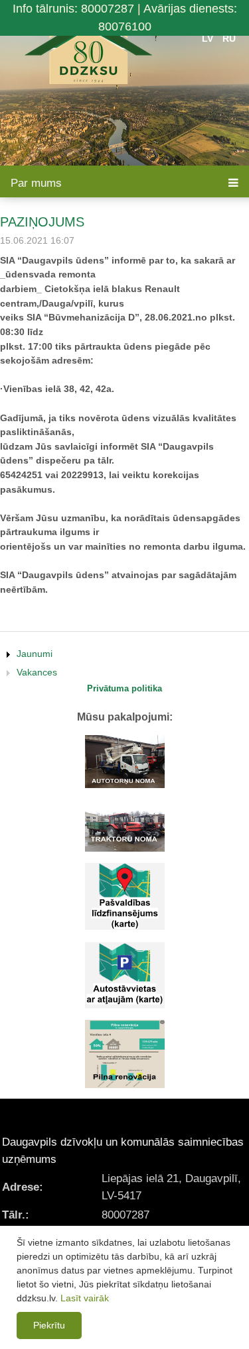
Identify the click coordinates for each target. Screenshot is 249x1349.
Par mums (36, 183)
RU (229, 38)
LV (207, 38)
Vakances (37, 672)
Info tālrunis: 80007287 (73, 8)
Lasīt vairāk (84, 1298)
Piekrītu (49, 1325)
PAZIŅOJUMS (42, 222)
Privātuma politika (124, 688)
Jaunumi (34, 653)
